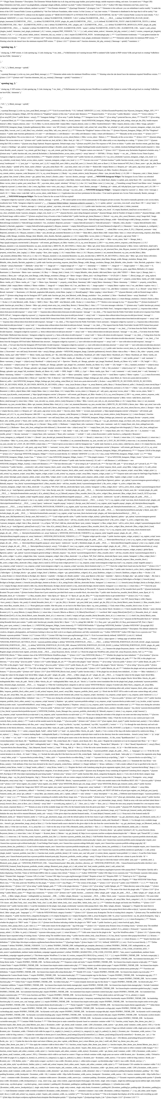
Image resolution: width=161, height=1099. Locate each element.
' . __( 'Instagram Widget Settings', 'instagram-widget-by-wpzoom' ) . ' (69, 203)
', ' (6, 68)
